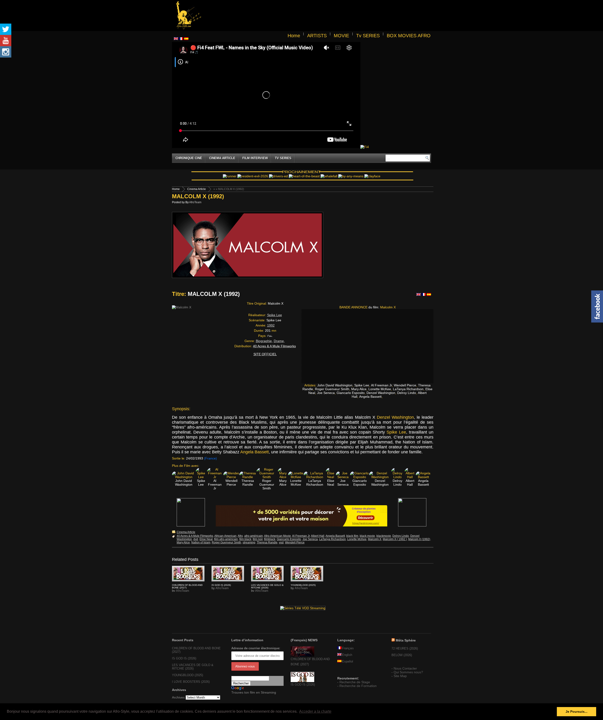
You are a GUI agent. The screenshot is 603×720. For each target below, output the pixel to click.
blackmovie (383, 536)
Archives (178, 697)
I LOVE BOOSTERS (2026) (191, 681)
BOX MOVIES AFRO (409, 35)
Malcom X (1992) (419, 539)
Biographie (264, 341)
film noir (258, 539)
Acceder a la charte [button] (315, 711)
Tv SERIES (368, 35)
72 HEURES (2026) (404, 648)
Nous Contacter (405, 668)
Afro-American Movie (277, 536)
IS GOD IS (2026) (221, 585)
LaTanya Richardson (332, 539)
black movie (367, 536)
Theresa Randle (267, 542)
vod (281, 542)
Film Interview (255, 158)
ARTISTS (317, 35)
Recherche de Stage (354, 682)
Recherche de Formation (358, 686)
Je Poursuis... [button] (576, 711)
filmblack (269, 539)
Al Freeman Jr (301, 536)
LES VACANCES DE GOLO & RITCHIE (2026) (267, 586)
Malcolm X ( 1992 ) (395, 539)
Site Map (400, 676)
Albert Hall (317, 536)
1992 (271, 325)
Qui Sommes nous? (408, 672)
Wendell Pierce (295, 542)
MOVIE (341, 35)
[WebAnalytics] (346, 671)
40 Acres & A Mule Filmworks (195, 536)
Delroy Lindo (400, 536)
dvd (195, 539)
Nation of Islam (200, 542)
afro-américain (253, 536)
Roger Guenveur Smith (226, 542)
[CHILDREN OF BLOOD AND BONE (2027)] (302, 655)
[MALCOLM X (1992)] (188, 573)
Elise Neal (206, 539)
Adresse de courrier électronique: (255, 648)
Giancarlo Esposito (289, 539)
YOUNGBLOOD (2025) (303, 585)
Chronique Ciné (188, 158)
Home (294, 35)
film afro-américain (226, 539)
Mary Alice (183, 542)
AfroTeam (195, 202)
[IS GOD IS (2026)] (302, 681)
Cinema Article (222, 158)
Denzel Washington (395, 417)
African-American (225, 536)
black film (352, 536)
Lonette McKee (357, 539)
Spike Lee (274, 315)
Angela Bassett (254, 452)
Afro (240, 536)
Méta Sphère (406, 640)
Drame (279, 341)
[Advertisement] (317, 15)
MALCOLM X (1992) (198, 196)
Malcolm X (374, 539)
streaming (249, 542)
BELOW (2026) (401, 655)
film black (245, 539)
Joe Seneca (310, 539)
